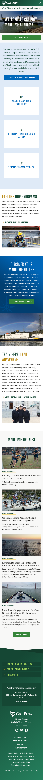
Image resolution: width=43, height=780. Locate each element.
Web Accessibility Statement (17, 756)
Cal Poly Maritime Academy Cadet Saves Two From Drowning (21, 477)
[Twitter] (21, 730)
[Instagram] (16, 730)
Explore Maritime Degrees (16, 222)
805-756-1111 (21, 726)
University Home (20, 737)
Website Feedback (26, 753)
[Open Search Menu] (39, 2)
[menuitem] (16, 730)
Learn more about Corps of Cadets (20, 397)
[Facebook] (26, 730)
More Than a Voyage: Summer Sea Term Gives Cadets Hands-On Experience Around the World (21, 613)
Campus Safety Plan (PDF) (21, 762)
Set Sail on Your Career (22, 301)
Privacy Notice (13, 753)
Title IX (31, 756)
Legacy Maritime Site (21, 37)
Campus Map (20, 744)
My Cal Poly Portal (21, 741)
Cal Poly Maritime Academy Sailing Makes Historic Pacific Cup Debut (19, 519)
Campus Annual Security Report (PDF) (21, 759)
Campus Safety (21, 748)
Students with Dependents (20, 765)
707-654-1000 (21, 701)
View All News (21, 634)
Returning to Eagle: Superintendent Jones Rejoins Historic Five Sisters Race (20, 564)
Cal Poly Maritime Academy (20, 8)
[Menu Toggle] (40, 9)
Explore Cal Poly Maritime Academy (21, 77)
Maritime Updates (8, 471)
